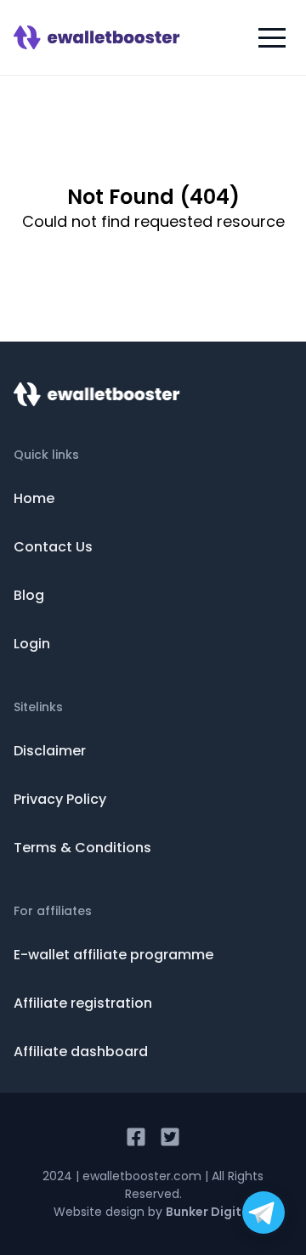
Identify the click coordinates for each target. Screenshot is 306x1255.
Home (34, 498)
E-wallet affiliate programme (113, 954)
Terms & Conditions (82, 847)
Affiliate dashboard (81, 1051)
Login (32, 643)
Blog (29, 595)
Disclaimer (50, 750)
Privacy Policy (60, 799)
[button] (272, 37)
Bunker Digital (209, 1211)
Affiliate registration (83, 1003)
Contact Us (53, 547)
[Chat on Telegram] (263, 1212)
